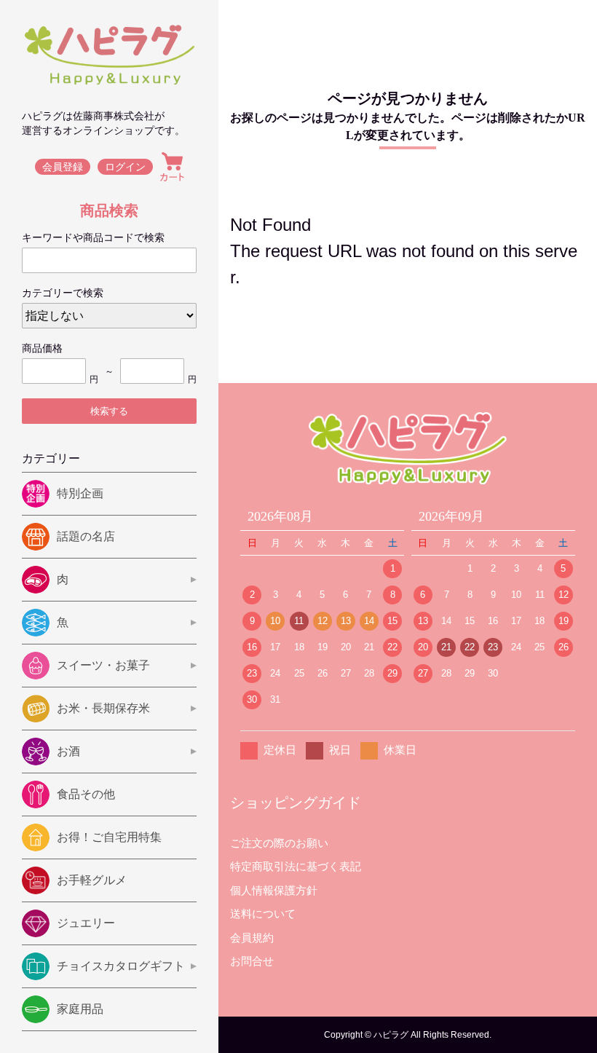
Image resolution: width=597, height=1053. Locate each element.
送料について (263, 913)
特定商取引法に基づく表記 (295, 866)
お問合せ (252, 961)
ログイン (125, 167)
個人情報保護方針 (273, 890)
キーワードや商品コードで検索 (93, 237)
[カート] (172, 166)
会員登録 (62, 167)
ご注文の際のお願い (279, 843)
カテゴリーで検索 (62, 293)
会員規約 (252, 937)
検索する (109, 411)
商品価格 (42, 348)
